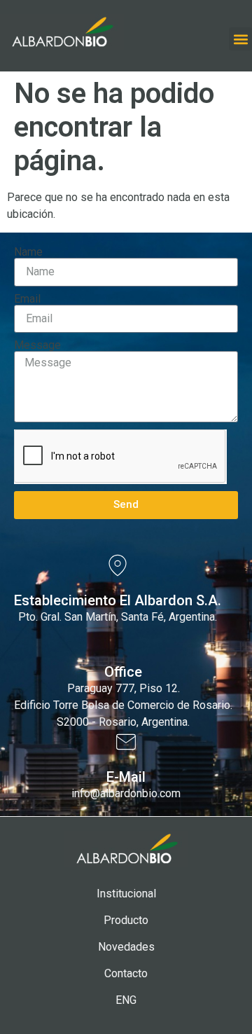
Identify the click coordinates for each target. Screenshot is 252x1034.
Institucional (126, 893)
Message (37, 345)
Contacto (126, 973)
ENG (125, 1000)
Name (28, 252)
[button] (240, 38)
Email (27, 299)
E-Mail (126, 776)
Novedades (126, 946)
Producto (126, 920)
